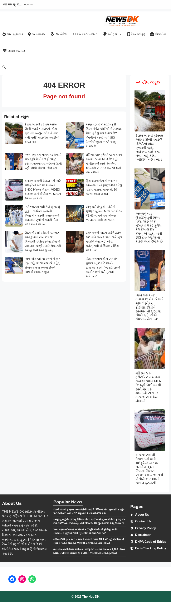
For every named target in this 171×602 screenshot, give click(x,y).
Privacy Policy (145, 528)
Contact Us (143, 521)
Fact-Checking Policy (150, 548)
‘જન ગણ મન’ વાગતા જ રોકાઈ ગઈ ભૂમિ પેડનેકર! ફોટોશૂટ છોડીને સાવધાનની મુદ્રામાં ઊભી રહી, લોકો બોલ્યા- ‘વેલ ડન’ (149, 307)
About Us (142, 514)
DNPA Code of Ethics (150, 541)
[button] (4, 67)
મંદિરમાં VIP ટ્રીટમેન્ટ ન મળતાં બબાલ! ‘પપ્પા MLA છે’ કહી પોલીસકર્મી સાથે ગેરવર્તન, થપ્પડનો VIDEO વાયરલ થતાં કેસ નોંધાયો (104, 163)
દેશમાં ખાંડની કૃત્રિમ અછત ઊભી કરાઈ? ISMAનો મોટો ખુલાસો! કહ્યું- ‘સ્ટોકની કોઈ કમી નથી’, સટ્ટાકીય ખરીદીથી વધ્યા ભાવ (42, 133)
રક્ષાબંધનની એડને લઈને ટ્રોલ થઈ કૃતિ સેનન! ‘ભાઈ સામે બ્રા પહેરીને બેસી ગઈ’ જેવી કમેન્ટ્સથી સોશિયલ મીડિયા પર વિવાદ (104, 241)
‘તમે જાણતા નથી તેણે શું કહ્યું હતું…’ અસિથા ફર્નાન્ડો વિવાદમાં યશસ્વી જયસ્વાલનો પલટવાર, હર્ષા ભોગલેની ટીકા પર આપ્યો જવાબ (42, 215)
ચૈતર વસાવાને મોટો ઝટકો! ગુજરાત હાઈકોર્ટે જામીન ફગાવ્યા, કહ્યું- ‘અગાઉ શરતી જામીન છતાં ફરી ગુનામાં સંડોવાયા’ (103, 267)
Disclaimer (143, 534)
